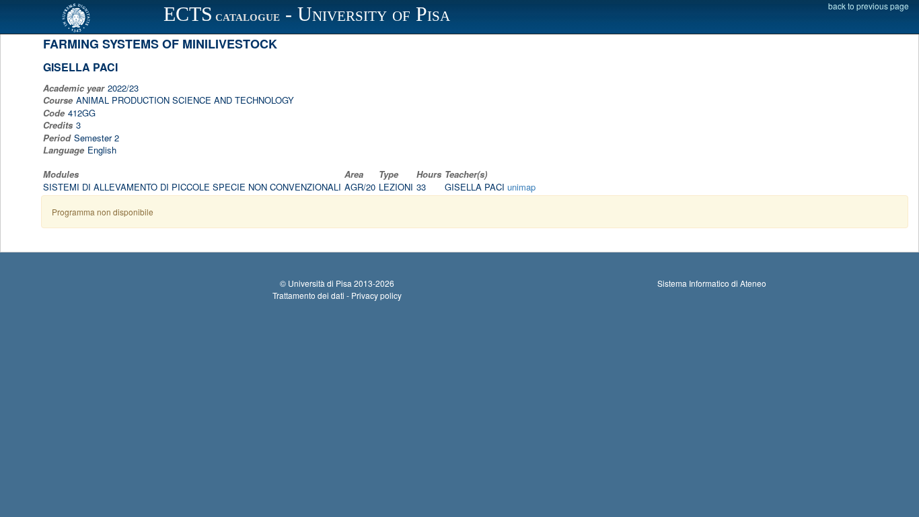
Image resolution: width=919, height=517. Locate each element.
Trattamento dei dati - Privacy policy (337, 295)
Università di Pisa (320, 283)
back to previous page (868, 5)
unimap (521, 186)
